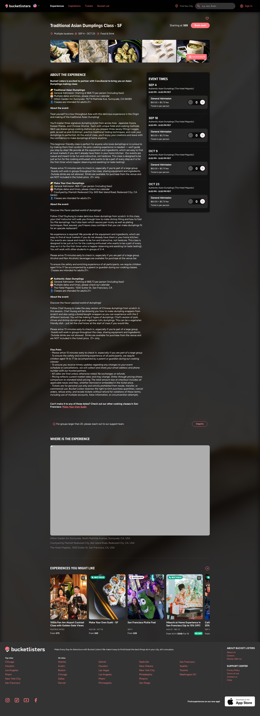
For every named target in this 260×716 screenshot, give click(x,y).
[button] (190, 102)
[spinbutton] (196, 102)
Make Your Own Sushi (74, 406)
